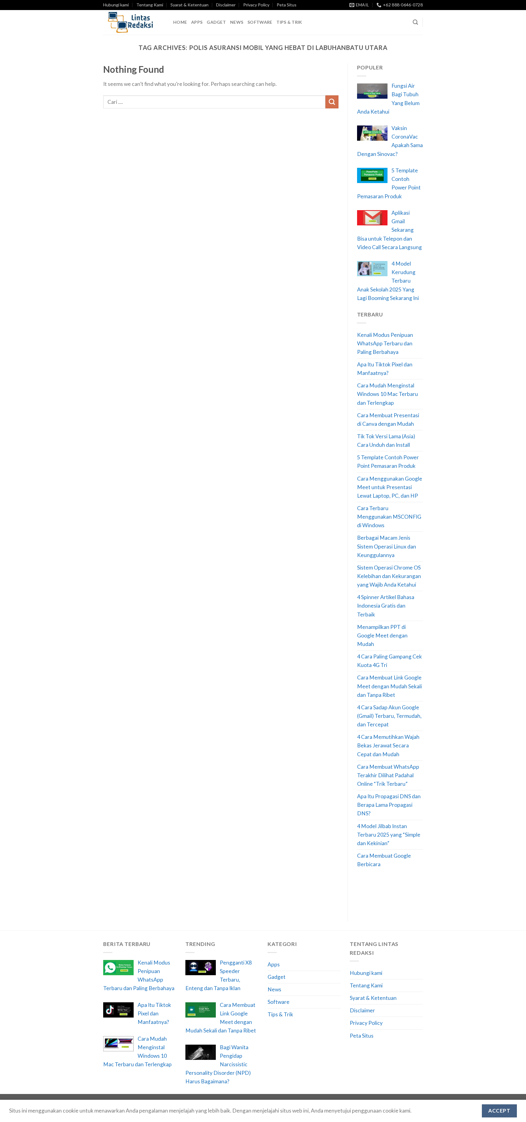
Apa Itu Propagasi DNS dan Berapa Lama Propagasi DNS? (389, 805)
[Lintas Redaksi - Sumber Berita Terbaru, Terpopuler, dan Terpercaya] (133, 22)
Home (180, 22)
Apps (196, 22)
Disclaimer (226, 4)
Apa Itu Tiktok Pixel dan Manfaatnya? (384, 368)
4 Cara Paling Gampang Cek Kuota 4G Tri (389, 660)
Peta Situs (286, 4)
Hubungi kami (116, 4)
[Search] (415, 22)
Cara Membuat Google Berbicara (384, 859)
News (236, 22)
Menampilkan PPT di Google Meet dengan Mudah (382, 635)
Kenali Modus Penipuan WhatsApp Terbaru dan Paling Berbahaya (385, 343)
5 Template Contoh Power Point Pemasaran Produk (388, 461)
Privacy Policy (256, 4)
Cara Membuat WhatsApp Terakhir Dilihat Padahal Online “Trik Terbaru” (388, 775)
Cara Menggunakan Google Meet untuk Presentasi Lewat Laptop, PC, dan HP (389, 487)
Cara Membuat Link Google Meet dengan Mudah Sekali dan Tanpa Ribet (389, 686)
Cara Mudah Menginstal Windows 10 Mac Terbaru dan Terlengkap (387, 394)
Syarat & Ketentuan (189, 4)
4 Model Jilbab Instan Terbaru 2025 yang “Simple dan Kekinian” (388, 834)
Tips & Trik (289, 22)
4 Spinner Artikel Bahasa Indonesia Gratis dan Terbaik (385, 605)
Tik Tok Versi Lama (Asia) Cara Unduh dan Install (386, 440)
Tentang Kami (149, 4)
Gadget (216, 22)
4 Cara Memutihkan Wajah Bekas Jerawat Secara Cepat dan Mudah (388, 745)
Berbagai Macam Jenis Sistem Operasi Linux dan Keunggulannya (386, 546)
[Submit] (331, 101)
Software (259, 22)
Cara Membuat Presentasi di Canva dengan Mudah (388, 419)
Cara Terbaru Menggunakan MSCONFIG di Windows (389, 516)
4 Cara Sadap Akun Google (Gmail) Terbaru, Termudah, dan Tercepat (389, 716)
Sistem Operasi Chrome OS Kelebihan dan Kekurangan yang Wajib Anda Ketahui (389, 576)
